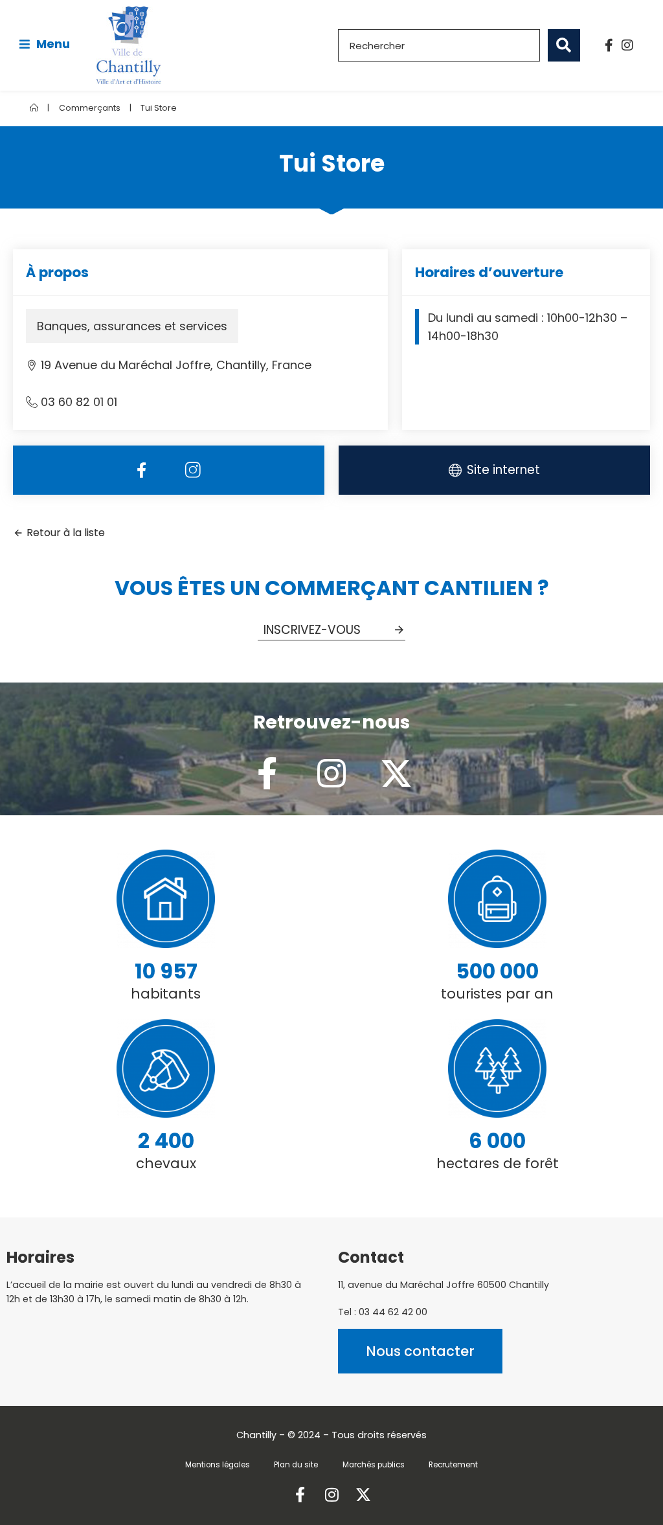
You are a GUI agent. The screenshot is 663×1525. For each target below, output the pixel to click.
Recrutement (453, 1465)
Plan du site (296, 1465)
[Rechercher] (564, 45)
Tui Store (158, 107)
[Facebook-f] (609, 45)
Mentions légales (217, 1465)
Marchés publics (374, 1465)
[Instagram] (627, 45)
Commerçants (89, 107)
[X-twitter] (396, 773)
